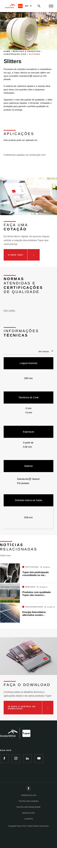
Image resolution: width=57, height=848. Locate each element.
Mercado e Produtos (26, 51)
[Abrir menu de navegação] (51, 6)
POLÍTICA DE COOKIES (28, 801)
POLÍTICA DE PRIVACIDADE (28, 807)
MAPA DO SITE (28, 813)
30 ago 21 (43, 587)
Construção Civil (15, 54)
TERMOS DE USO (28, 795)
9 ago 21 (46, 567)
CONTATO (28, 819)
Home (7, 51)
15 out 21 (51, 607)
